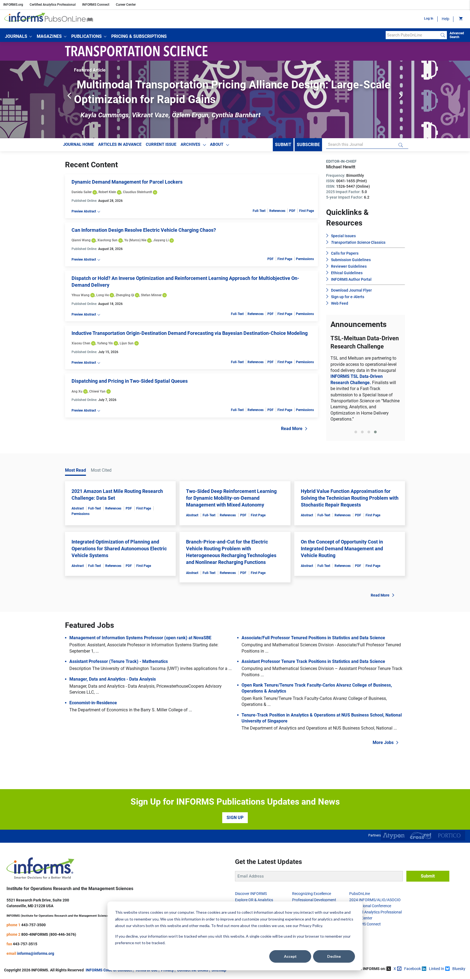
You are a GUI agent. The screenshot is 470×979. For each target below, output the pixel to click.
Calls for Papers (344, 253)
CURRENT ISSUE (161, 144)
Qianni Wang (81, 240)
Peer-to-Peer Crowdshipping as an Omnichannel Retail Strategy (230, 84)
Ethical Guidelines (347, 273)
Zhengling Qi (125, 295)
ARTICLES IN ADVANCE (119, 144)
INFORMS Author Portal (351, 279)
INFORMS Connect (95, 5)
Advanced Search (457, 35)
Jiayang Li (161, 240)
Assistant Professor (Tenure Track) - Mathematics (118, 690)
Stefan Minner (151, 295)
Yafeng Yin (105, 343)
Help (445, 19)
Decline (334, 956)
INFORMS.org (13, 5)
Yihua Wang (80, 295)
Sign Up (235, 847)
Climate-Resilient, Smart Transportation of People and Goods (365, 378)
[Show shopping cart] (460, 19)
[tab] (355, 461)
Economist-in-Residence (93, 731)
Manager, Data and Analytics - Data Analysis (112, 708)
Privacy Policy (310, 925)
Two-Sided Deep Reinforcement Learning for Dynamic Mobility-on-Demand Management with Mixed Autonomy (231, 527)
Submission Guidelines (351, 260)
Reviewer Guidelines (349, 266)
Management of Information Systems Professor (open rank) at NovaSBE (140, 666)
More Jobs (383, 771)
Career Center (126, 5)
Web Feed (339, 303)
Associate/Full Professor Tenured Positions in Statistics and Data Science (313, 666)
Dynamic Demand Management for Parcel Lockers (127, 182)
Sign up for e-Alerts (347, 297)
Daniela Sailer (82, 192)
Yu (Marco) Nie (135, 240)
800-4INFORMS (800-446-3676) (48, 963)
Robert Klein (107, 192)
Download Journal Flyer (351, 290)
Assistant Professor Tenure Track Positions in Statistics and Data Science (313, 690)
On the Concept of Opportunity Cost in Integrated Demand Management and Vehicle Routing (342, 577)
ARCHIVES (190, 144)
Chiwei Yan (97, 391)
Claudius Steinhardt (137, 192)
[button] (18, 36)
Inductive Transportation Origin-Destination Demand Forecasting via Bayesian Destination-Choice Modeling (190, 333)
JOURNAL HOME (78, 144)
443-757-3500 (33, 954)
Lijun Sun (127, 343)
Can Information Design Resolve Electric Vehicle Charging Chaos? (144, 230)
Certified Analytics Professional (53, 5)
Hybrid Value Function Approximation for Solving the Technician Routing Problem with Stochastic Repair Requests (349, 527)
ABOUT (216, 144)
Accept (290, 956)
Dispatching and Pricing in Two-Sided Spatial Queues (130, 381)
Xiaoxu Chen (81, 343)
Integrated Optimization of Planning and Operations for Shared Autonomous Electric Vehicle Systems (119, 577)
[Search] (443, 35)
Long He (102, 295)
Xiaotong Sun (107, 240)
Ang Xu (77, 391)
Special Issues (343, 236)
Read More (291, 428)
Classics (358, 242)
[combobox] (412, 35)
